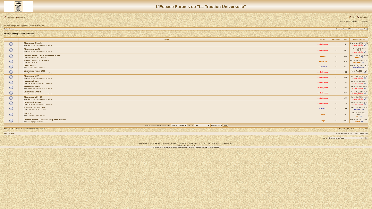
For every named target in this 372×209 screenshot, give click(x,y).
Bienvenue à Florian (32, 87)
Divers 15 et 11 (30, 66)
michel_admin (323, 44)
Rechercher (363, 17)
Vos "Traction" (32, 62)
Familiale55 (323, 67)
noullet (323, 56)
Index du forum (9, 29)
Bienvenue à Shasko (32, 92)
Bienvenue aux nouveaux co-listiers (40, 45)
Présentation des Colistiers (37, 57)
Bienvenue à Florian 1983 (34, 71)
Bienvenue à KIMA (31, 76)
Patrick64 (322, 108)
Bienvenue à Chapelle (33, 43)
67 (360, 128)
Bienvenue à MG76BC (33, 97)
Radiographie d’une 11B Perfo (36, 61)
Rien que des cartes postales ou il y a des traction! (45, 120)
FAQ (353, 17)
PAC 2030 (28, 114)
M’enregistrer (23, 17)
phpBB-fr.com (191, 145)
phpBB (150, 143)
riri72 (323, 115)
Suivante (365, 128)
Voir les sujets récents (36, 26)
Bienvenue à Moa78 (32, 49)
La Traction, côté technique (37, 109)
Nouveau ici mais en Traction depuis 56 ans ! (42, 55)
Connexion (10, 17)
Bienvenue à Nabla (32, 81)
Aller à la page (344, 128)
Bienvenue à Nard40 (32, 102)
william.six (323, 61)
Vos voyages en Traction (36, 121)
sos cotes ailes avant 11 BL (35, 108)
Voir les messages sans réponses (16, 26)
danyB (322, 121)
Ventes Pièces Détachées (36, 68)
